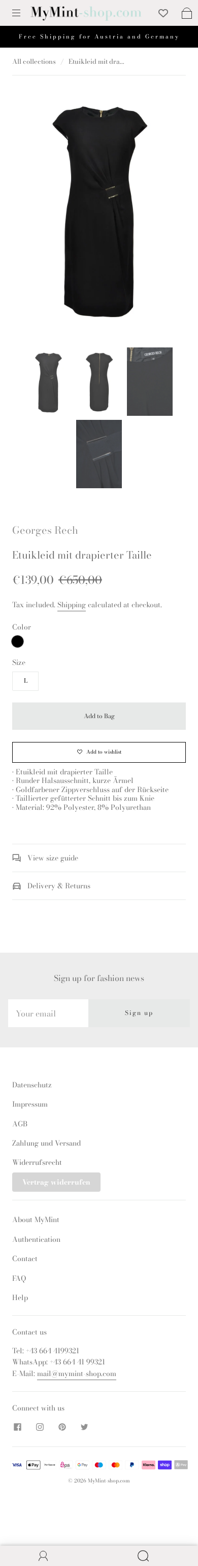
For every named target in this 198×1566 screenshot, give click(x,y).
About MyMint (35, 1219)
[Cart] (187, 13)
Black (17, 641)
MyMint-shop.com (109, 1480)
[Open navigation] (23, 13)
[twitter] (84, 1427)
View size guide (51, 858)
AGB (19, 1123)
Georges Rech (45, 530)
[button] (34, 210)
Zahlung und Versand (46, 1143)
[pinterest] (62, 1427)
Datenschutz (32, 1084)
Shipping (71, 604)
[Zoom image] (99, 210)
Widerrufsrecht (37, 1162)
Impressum (30, 1104)
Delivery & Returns (57, 885)
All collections (34, 61)
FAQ (19, 1278)
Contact (25, 1258)
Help (20, 1297)
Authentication (36, 1239)
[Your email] (48, 1013)
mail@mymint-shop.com (76, 1373)
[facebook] (17, 1427)
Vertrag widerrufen (56, 1182)
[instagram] (39, 1427)
